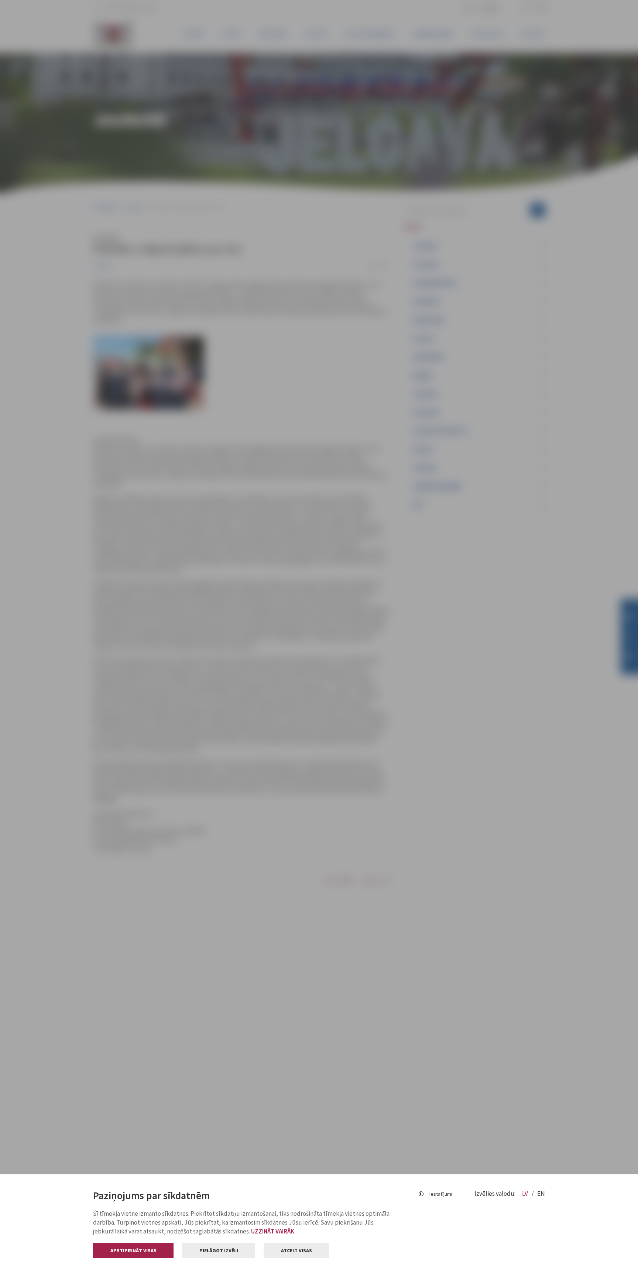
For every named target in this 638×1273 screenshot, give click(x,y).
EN (541, 1193)
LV (525, 1193)
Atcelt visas (296, 1250)
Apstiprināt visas (133, 1250)
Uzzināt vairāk (272, 1231)
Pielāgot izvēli (218, 1250)
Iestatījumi (440, 1194)
